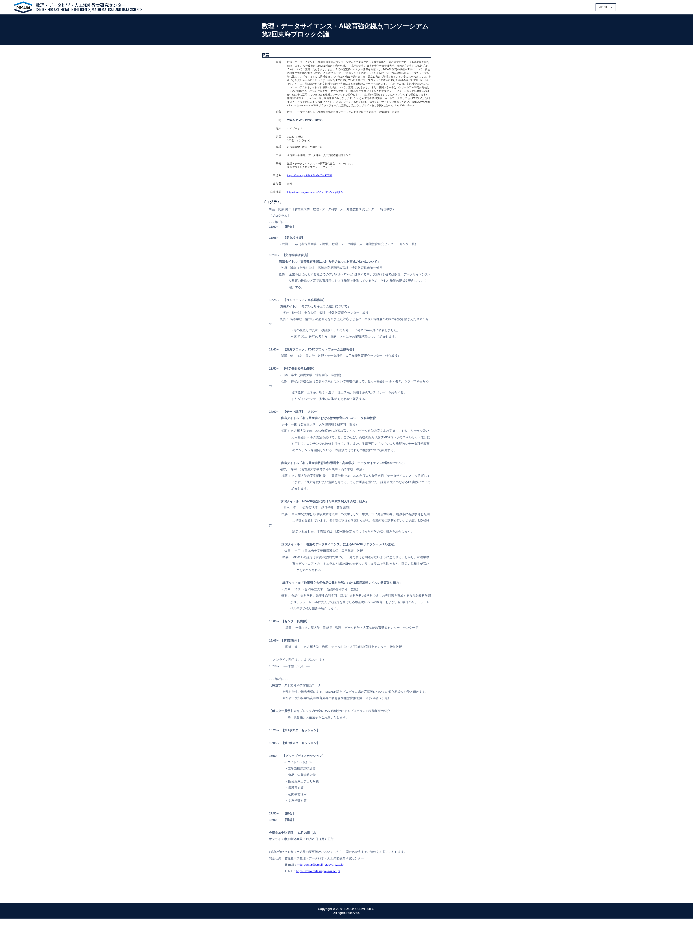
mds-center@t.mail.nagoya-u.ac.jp (320, 864)
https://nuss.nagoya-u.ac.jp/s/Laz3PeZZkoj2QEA (315, 192)
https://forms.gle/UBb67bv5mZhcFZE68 (309, 175)
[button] (606, 7)
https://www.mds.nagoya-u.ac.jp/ (318, 871)
